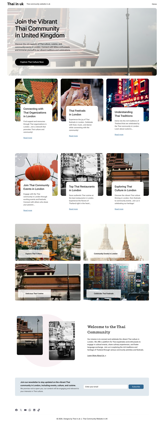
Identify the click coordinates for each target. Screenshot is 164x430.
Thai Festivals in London (77, 112)
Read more (27, 138)
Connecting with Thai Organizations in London (34, 112)
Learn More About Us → (96, 355)
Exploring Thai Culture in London (125, 188)
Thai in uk (15, 4)
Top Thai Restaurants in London (82, 188)
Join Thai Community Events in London (36, 187)
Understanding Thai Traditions (124, 113)
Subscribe (136, 387)
